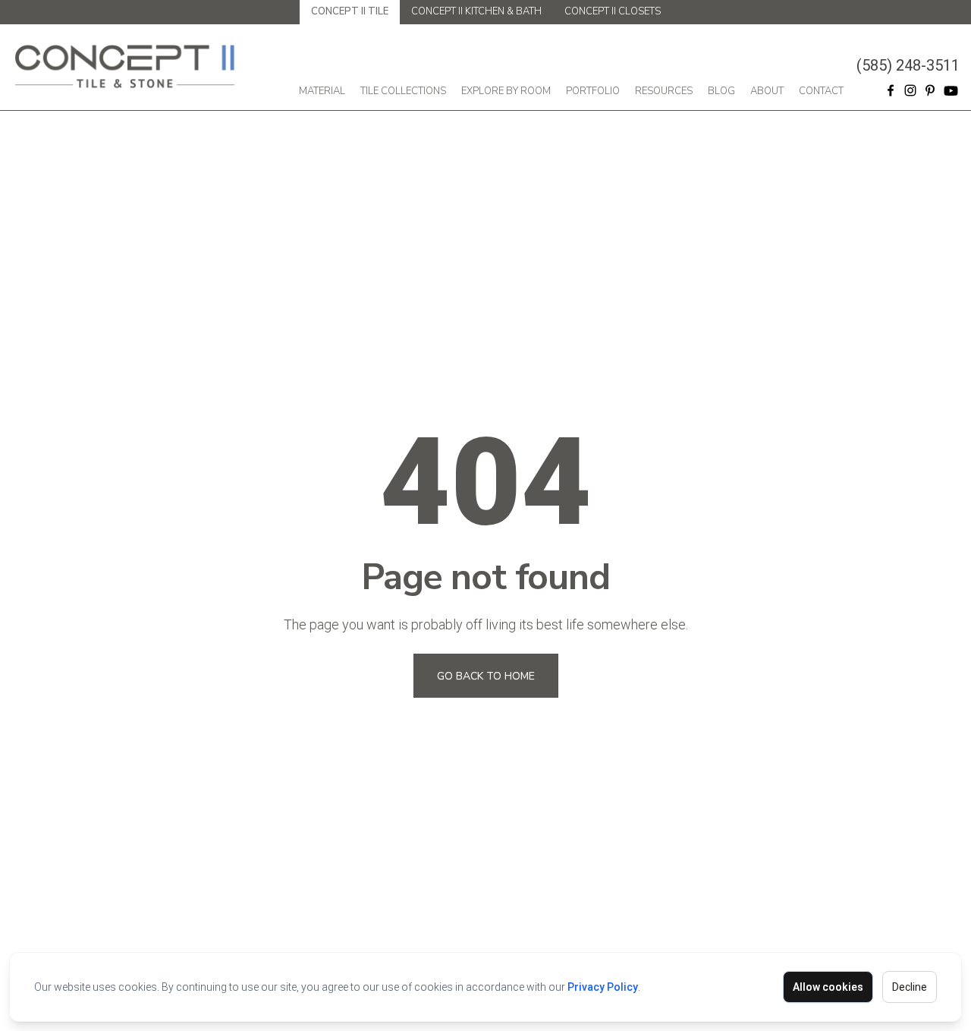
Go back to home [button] (486, 676)
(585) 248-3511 (908, 65)
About (767, 91)
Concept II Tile (349, 11)
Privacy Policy (602, 987)
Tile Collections (403, 91)
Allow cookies (828, 987)
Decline (909, 987)
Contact (821, 91)
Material (322, 91)
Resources (664, 91)
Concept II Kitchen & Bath (476, 11)
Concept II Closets (612, 11)
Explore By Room (506, 91)
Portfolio (593, 91)
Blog (721, 91)
